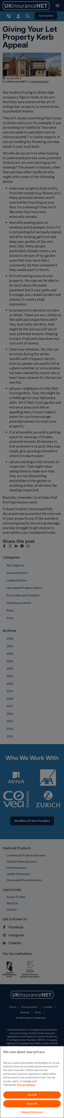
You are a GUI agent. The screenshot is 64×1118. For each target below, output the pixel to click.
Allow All (32, 1095)
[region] (32, 1082)
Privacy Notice (26, 1084)
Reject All (32, 1103)
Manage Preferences (32, 1112)
